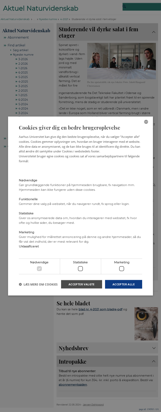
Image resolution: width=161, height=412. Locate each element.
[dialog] (80, 206)
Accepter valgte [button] (82, 284)
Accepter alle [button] (124, 284)
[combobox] (146, 122)
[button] (38, 284)
